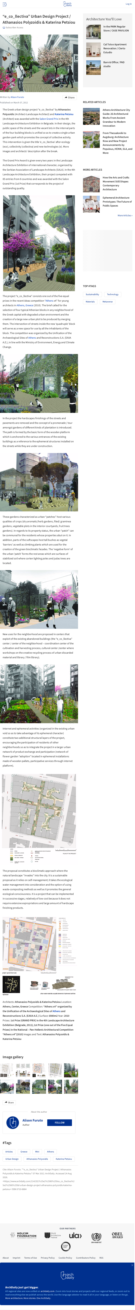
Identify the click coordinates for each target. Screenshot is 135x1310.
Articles (9, 1151)
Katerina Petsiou (64, 114)
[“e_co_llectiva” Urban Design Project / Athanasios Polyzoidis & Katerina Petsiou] (7, 1070)
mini (37, 1151)
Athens (49, 301)
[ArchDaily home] (67, 4)
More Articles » (125, 215)
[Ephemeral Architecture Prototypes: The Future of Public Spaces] (91, 204)
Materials (90, 301)
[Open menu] (4, 4)
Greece (29, 305)
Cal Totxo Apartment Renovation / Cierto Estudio (115, 48)
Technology (113, 294)
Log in (129, 4)
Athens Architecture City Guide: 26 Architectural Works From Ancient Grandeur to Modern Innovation (116, 118)
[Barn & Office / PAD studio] (93, 67)
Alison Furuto (33, 1120)
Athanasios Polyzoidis (37, 1159)
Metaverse (108, 301)
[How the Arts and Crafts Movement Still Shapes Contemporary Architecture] (91, 184)
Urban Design (12, 1159)
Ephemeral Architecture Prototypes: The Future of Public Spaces (117, 202)
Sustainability (92, 294)
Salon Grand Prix (49, 119)
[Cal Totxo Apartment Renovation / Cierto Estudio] (93, 49)
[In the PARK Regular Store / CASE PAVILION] (93, 32)
